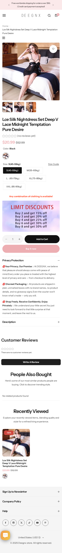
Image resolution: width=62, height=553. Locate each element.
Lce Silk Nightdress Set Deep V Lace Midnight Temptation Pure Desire (14, 463)
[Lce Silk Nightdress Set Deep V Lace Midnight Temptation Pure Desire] (16, 443)
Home (5, 26)
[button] (9, 5)
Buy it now (31, 248)
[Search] (49, 15)
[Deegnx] (31, 15)
